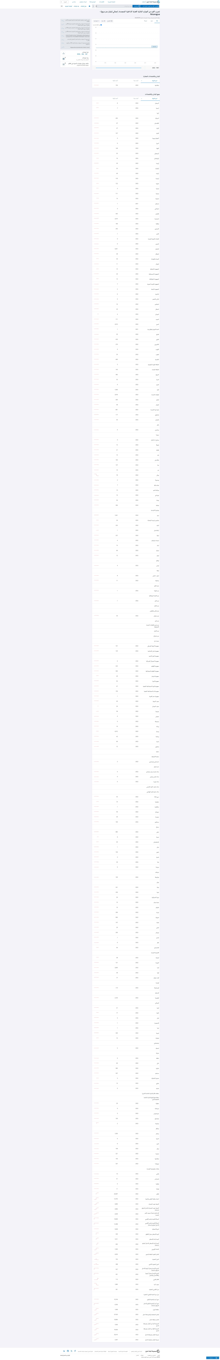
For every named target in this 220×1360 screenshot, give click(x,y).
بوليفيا (157, 505)
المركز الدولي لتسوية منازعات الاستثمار (85, 1351)
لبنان (158, 1018)
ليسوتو (157, 1048)
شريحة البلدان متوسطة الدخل (152, 1334)
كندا (158, 967)
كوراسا (157, 983)
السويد (157, 319)
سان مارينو (156, 766)
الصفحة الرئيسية (111, 2)
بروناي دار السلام (155, 440)
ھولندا (157, 1189)
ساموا (157, 751)
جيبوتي (157, 716)
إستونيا (157, 198)
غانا (158, 862)
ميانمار (157, 1133)
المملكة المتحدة (155, 369)
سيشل (157, 827)
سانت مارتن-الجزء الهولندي (153, 792)
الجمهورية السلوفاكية (154, 279)
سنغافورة (157, 807)
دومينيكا (157, 721)
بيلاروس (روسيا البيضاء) (153, 520)
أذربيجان (157, 103)
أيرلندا (157, 173)
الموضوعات (92, 2)
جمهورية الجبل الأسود (154, 656)
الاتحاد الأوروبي (155, 1249)
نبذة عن (74, 2)
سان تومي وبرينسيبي (154, 761)
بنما (158, 465)
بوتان (158, 475)
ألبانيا (157, 128)
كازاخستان (156, 947)
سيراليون (157, 822)
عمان (158, 847)
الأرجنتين (157, 229)
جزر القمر (157, 601)
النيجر (157, 384)
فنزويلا (157, 917)
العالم (157, 1194)
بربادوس (157, 430)
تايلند (158, 525)
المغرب (157, 354)
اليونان (157, 405)
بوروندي (157, 495)
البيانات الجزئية (68, 6)
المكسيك (157, 359)
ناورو (158, 1143)
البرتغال (157, 254)
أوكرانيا (157, 168)
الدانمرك (157, 294)
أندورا (157, 143)
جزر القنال (156, 606)
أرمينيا (157, 108)
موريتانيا (157, 1108)
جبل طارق (156, 586)
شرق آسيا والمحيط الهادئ (153, 1299)
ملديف (157, 1088)
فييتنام (157, 932)
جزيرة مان (156, 641)
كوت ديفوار (156, 978)
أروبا (158, 113)
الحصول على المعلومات (152, 1355)
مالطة (157, 1058)
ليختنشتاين (156, 1043)
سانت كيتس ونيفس (154, 777)
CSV (86, 54)
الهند (158, 389)
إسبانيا (157, 193)
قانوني (159, 1355)
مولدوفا (157, 1123)
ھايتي (157, 1174)
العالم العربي (156, 1279)
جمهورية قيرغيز (155, 676)
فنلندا (157, 922)
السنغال (157, 309)
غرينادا (157, 867)
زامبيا (157, 741)
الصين (157, 324)
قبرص (157, 937)
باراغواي (157, 415)
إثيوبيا (157, 183)
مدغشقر (157, 1073)
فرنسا (157, 912)
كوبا (158, 973)
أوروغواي (157, 153)
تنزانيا (157, 550)
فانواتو (157, 907)
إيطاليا (157, 224)
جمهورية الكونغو (155, 666)
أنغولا (157, 148)
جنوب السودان (155, 706)
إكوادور (157, 214)
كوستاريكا (156, 988)
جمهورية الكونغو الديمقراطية (152, 671)
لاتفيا (158, 1013)
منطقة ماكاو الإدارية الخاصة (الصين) (150, 1093)
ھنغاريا (157, 1184)
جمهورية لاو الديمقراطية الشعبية (151, 691)
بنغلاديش (157, 460)
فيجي (157, 927)
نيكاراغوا (157, 85)
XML (83, 54)
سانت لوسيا (156, 782)
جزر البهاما (156, 591)
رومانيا (157, 736)
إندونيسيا (157, 219)
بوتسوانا (157, 480)
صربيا (157, 837)
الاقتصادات (101, 2)
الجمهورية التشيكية (154, 269)
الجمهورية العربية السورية (153, 284)
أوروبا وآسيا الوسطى (154, 1239)
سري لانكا (156, 797)
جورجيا (157, 711)
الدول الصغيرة (155, 1259)
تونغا (158, 570)
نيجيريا (157, 1153)
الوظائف (142, 1355)
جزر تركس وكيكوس (154, 611)
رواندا (157, 726)
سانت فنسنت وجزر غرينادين (152, 772)
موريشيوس (156, 1113)
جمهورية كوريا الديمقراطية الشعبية (151, 686)
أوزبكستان (156, 158)
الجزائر (157, 264)
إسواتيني (157, 208)
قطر (158, 942)
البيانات (143, 1)
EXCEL (78, 54)
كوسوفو (157, 993)
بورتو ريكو (156, 485)
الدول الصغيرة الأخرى (154, 1264)
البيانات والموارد (83, 2)
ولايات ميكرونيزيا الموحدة (153, 1169)
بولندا (157, 500)
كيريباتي (157, 1003)
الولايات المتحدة (155, 394)
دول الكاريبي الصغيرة (154, 1289)
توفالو (157, 560)
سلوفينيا (157, 802)
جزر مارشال (156, 636)
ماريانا (157, 1053)
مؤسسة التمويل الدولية (112, 1351)
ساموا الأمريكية (155, 756)
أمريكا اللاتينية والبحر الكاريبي (152, 1219)
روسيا (157, 731)
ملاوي (157, 1083)
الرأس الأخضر (155, 299)
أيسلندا (157, 178)
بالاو (158, 425)
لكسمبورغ (157, 1023)
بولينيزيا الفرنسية (155, 510)
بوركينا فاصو (156, 490)
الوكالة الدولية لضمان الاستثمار (100, 1351)
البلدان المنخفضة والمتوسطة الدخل (151, 1314)
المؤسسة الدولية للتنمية (123, 1351)
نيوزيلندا (157, 1164)
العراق (157, 334)
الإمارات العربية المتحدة (153, 239)
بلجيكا (157, 445)
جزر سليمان (156, 616)
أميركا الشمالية (155, 1229)
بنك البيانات (76, 6)
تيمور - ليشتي (156, 575)
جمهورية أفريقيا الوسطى (153, 646)
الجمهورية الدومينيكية (154, 274)
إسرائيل (157, 203)
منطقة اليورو (156, 1309)
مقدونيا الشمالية (155, 1078)
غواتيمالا (157, 877)
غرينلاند (157, 872)
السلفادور (157, 304)
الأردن (157, 234)
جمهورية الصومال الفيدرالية (152, 661)
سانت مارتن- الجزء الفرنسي (152, 787)
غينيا (158, 892)
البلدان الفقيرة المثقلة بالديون (152, 1254)
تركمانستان (156, 530)
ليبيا (158, 1028)
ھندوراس (157, 1179)
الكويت (157, 349)
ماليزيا (157, 1068)
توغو (158, 555)
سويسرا (157, 817)
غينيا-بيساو (156, 902)
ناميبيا (157, 1138)
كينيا (158, 1008)
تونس (157, 565)
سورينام (157, 812)
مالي (158, 1063)
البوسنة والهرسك (155, 259)
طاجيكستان (156, 842)
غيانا (158, 887)
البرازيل (157, 249)
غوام (158, 882)
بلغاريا (157, 450)
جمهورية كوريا (155, 681)
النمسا (157, 379)
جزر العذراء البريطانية (154, 596)
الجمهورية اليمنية (155, 289)
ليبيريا (157, 1033)
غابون (157, 852)
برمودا (157, 435)
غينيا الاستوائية (155, 897)
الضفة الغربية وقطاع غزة (153, 329)
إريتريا (157, 188)
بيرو (158, 515)
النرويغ (157, 374)
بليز (158, 455)
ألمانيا (157, 133)
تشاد (158, 545)
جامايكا (157, 580)
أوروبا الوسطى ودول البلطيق (152, 1234)
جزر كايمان (156, 631)
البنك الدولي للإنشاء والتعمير (136, 1351)
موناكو (157, 1128)
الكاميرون (157, 344)
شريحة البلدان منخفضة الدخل (152, 1340)
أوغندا (157, 163)
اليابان (157, 400)
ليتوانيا (157, 1038)
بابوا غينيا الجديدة (154, 410)
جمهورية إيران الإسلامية (153, 651)
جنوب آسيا (156, 1284)
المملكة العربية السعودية (153, 364)
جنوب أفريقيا (156, 701)
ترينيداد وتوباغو (155, 540)
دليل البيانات (83, 6)
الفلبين (157, 339)
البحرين (157, 244)
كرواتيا (157, 958)
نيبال (158, 1148)
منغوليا (157, 1103)
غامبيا (157, 857)
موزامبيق (157, 1118)
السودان (157, 314)
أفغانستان (157, 123)
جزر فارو (157, 621)
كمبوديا (157, 962)
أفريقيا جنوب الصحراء (154, 1204)
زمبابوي (157, 746)
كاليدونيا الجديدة (155, 952)
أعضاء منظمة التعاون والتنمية (152, 1199)
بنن (158, 470)
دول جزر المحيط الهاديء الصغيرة (151, 1294)
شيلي (157, 832)
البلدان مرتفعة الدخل (154, 1319)
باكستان (157, 420)
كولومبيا (157, 998)
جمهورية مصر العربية (154, 696)
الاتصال (137, 1355)
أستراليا (157, 118)
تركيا (158, 535)
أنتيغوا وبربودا (155, 138)
